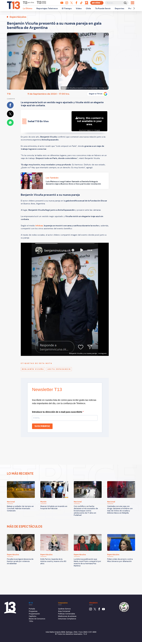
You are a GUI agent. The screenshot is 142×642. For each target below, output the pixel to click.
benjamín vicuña (33, 369)
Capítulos (32, 616)
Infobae (39, 225)
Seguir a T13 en (95, 94)
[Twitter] (94, 610)
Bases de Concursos (37, 619)
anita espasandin (59, 369)
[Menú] (132, 2)
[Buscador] (125, 3)
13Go (31, 621)
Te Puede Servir (103, 8)
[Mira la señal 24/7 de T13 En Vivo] (96, 3)
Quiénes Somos (64, 609)
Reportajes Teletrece (47, 8)
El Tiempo (67, 8)
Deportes (119, 8)
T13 (9, 93)
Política (132, 8)
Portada (32, 609)
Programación (34, 614)
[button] (133, 8)
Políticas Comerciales (66, 614)
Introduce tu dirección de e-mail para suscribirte (57, 412)
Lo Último (27, 8)
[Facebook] (99, 610)
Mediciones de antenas (67, 616)
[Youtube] (103, 610)
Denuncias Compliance (67, 619)
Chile (88, 8)
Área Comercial (64, 611)
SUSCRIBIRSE (42, 426)
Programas (33, 611)
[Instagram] (90, 610)
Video (79, 8)
